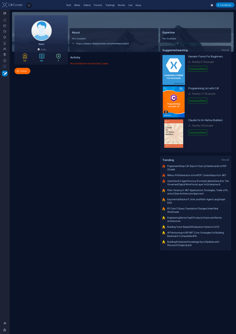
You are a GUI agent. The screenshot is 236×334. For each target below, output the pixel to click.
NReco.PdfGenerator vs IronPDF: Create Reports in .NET (196, 175)
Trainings (110, 5)
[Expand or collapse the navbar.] (5, 13)
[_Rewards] (5, 61)
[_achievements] (5, 43)
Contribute (225, 5)
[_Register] (5, 323)
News (77, 5)
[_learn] (5, 37)
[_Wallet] (5, 31)
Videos (87, 5)
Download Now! (197, 68)
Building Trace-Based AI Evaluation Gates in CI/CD (193, 226)
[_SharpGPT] (5, 66)
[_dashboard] (5, 25)
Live (130, 5)
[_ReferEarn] (5, 54)
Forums (98, 5)
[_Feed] (5, 20)
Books (121, 5)
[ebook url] (173, 70)
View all (225, 49)
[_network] (5, 49)
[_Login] (5, 330)
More (138, 5)
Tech (68, 5)
